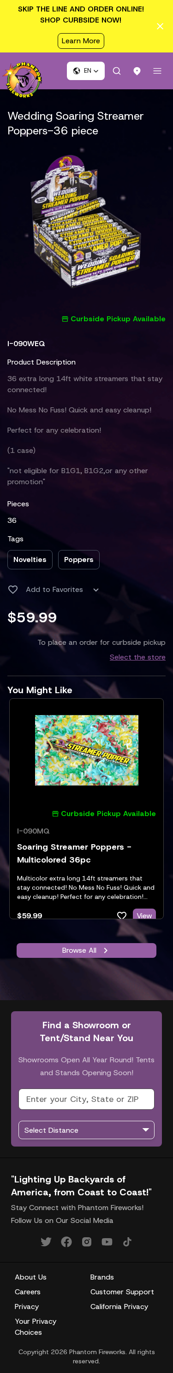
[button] (86, 71)
